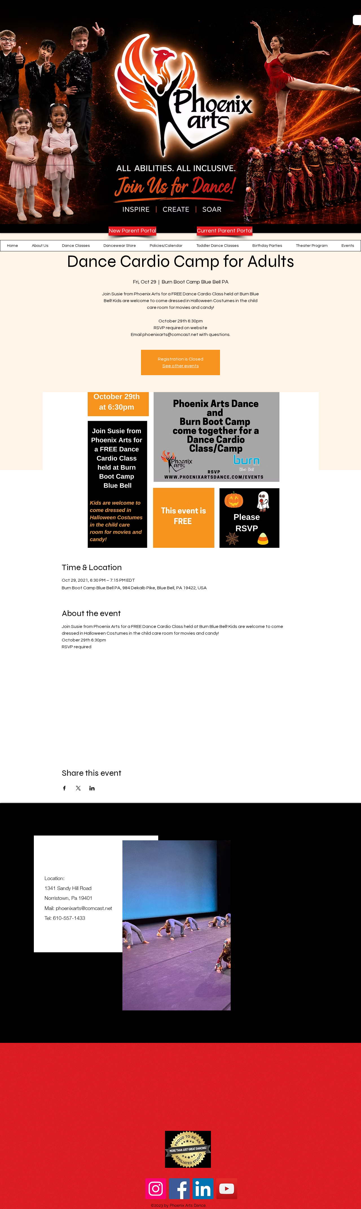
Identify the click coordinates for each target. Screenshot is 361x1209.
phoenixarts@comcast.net (84, 908)
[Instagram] (155, 1188)
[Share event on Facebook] (64, 788)
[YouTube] (226, 1188)
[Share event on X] (78, 788)
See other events (180, 366)
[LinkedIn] (203, 1188)
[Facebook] (179, 1188)
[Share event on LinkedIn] (92, 788)
